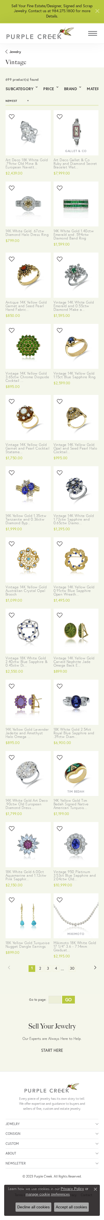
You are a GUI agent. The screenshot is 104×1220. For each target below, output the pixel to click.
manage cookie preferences (48, 1194)
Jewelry (15, 52)
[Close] (97, 10)
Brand (70, 88)
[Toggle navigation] (93, 33)
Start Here (52, 1050)
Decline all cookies (33, 1207)
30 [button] (72, 968)
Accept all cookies (71, 1207)
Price (48, 88)
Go (68, 999)
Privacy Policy (72, 1189)
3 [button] (48, 968)
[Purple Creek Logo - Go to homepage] (40, 33)
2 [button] (40, 968)
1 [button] (33, 968)
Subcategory (20, 88)
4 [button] (56, 968)
